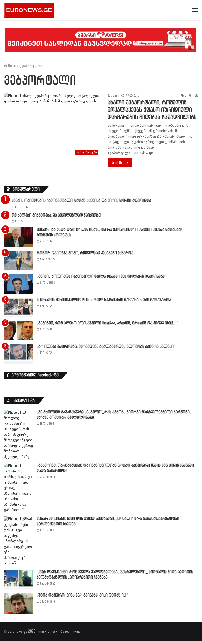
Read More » (120, 163)
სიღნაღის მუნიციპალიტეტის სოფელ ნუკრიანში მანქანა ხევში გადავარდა (104, 300)
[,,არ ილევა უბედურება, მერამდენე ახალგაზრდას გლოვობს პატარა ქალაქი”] (18, 354)
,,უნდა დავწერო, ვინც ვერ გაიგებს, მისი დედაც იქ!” (82, 595)
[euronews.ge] (29, 10)
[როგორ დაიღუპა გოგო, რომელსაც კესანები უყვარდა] (18, 260)
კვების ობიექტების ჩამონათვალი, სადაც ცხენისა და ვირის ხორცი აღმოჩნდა (81, 200)
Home (11, 66)
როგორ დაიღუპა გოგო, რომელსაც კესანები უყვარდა (85, 253)
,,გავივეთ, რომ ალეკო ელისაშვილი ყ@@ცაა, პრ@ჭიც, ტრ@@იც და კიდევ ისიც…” (107, 323)
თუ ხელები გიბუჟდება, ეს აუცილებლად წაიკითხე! (56, 215)
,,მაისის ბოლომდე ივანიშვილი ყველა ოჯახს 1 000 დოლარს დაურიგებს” (101, 276)
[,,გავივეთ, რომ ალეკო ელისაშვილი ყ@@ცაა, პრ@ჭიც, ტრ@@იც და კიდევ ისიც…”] (18, 330)
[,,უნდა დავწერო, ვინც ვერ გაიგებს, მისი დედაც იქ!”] (18, 603)
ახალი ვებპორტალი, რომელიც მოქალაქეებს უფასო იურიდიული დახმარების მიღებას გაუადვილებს (152, 110)
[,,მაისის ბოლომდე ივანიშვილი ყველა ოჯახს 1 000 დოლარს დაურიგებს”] (18, 284)
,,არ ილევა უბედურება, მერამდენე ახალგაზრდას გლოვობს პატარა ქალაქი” (106, 346)
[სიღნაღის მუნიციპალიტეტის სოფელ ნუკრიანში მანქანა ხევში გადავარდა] (18, 307)
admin (114, 95)
